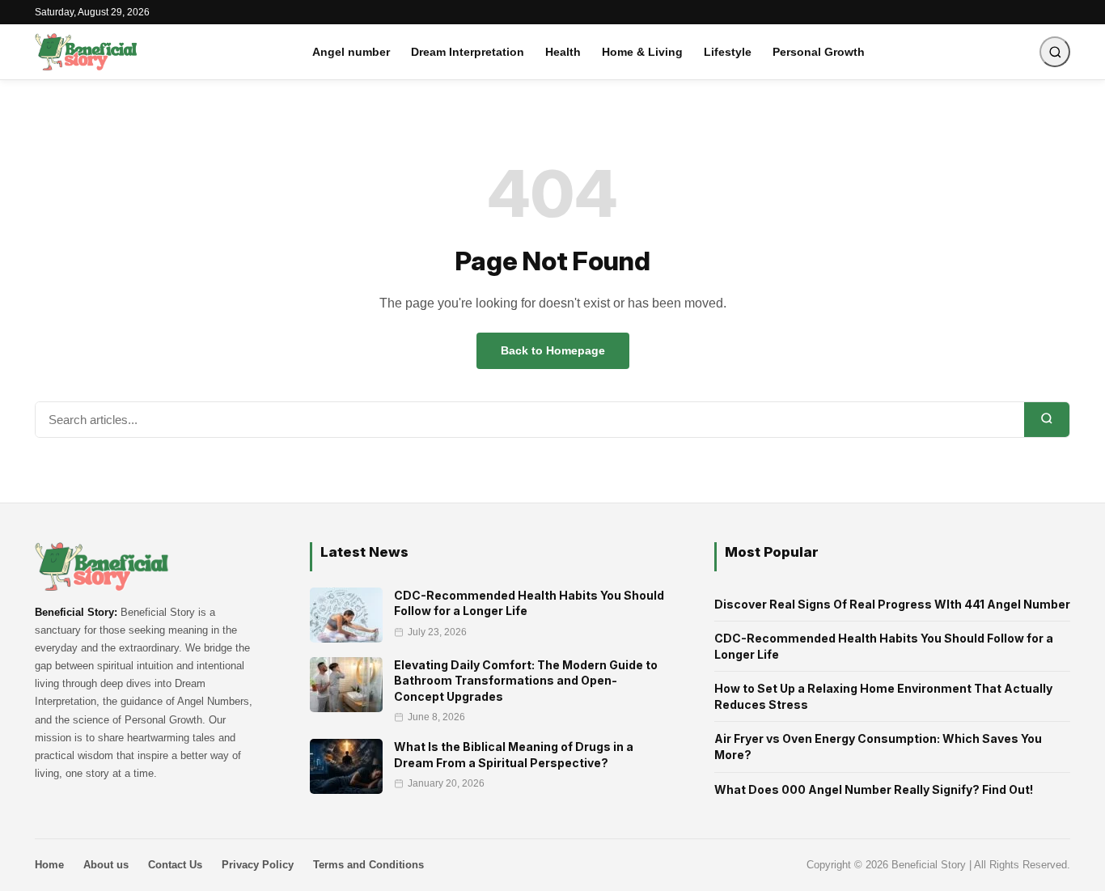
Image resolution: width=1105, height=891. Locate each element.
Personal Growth (819, 51)
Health (563, 51)
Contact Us (175, 865)
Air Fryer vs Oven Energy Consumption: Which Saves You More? (878, 747)
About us (106, 865)
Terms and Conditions (368, 865)
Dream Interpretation (467, 51)
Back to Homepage (553, 350)
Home (49, 865)
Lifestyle (727, 51)
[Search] (1046, 419)
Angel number (351, 51)
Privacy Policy (258, 865)
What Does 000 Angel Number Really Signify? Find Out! (873, 789)
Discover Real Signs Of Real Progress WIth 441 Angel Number (892, 604)
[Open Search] (1054, 51)
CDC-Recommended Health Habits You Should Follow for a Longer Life (883, 646)
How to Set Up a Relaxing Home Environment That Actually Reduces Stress (883, 696)
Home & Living (642, 51)
